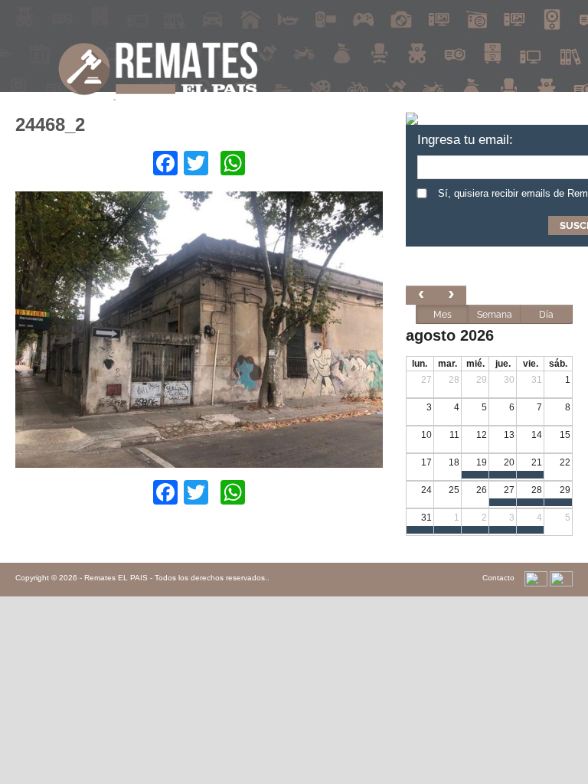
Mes (442, 314)
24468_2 (50, 124)
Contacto (498, 577)
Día (546, 314)
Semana (494, 314)
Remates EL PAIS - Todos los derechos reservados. (175, 577)
